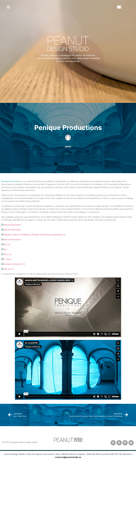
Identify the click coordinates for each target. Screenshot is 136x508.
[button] (8, 7)
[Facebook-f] (119, 442)
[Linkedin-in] (131, 442)
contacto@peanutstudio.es (68, 457)
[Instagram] (113, 442)
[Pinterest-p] (125, 442)
